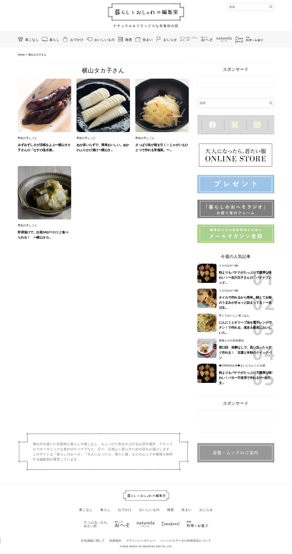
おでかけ (77, 39)
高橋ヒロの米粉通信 (231, 340)
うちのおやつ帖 (228, 265)
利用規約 (115, 540)
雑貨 (128, 39)
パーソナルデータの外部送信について (185, 540)
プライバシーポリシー (141, 540)
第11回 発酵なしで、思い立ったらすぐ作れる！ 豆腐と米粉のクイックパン (245, 352)
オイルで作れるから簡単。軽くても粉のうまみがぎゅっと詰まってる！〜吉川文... (245, 302)
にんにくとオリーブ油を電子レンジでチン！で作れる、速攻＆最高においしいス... (245, 327)
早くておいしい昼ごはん (234, 315)
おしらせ (170, 39)
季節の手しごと (27, 138)
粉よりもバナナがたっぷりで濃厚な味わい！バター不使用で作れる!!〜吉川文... (245, 378)
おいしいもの (104, 39)
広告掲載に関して (93, 540)
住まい (148, 39)
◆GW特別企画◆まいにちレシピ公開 (242, 365)
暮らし (54, 39)
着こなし (32, 39)
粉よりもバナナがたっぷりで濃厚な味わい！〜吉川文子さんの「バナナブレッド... (245, 277)
